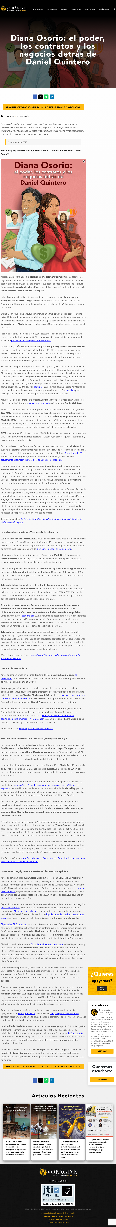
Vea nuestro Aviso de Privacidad (58, 1219)
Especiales (52, 9)
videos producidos (26, 1013)
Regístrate (104, 9)
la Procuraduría (75, 1033)
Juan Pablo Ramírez (10, 907)
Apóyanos (90, 9)
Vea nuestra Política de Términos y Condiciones (58, 1216)
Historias (38, 9)
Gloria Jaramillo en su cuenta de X (47, 944)
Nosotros (76, 9)
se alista (71, 390)
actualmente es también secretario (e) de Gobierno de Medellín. (31, 459)
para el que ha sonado (39, 403)
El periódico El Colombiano (14, 924)
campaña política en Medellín (64, 1013)
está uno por (28, 615)
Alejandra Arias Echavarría (26, 911)
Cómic (64, 9)
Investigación (22, 115)
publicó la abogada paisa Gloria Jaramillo (31, 340)
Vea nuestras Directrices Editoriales (58, 1222)
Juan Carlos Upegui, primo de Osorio (54, 548)
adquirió (38, 386)
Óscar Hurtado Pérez (75, 453)
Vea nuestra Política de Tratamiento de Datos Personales (58, 1213)
